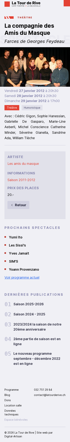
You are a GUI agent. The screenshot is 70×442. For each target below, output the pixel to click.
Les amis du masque (23, 164)
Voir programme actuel (21, 277)
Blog (7, 394)
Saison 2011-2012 (21, 180)
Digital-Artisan (13, 436)
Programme (11, 389)
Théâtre (24, 17)
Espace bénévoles (16, 419)
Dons (7, 400)
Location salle (13, 405)
